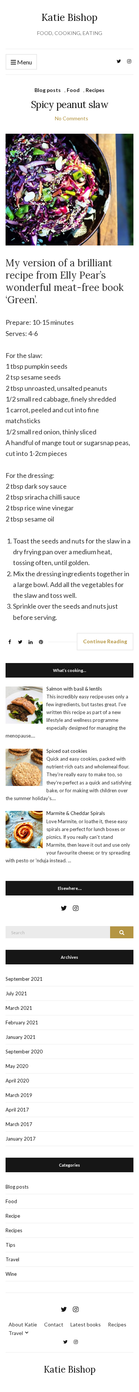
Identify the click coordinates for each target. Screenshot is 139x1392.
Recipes (95, 90)
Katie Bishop (69, 17)
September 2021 (24, 979)
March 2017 (19, 1124)
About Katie (23, 1324)
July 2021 (16, 993)
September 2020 (24, 1052)
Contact (53, 1324)
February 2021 (22, 1022)
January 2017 (21, 1139)
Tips (10, 1245)
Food (73, 90)
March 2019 (19, 1095)
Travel (12, 1259)
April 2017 (17, 1110)
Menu (24, 62)
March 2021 (19, 1008)
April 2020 (17, 1081)
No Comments (71, 118)
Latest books (85, 1324)
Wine (11, 1274)
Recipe (13, 1216)
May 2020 (17, 1066)
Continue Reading (105, 641)
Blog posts (47, 90)
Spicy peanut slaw (69, 104)
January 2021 (21, 1037)
